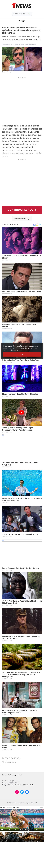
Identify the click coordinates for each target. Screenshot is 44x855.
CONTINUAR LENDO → (22, 209)
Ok (22, 354)
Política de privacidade (15, 775)
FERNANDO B (31, 44)
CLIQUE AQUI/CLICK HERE (25, 785)
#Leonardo (10, 762)
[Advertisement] (22, 100)
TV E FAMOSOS (13, 758)
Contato (4, 775)
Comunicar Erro (20, 219)
